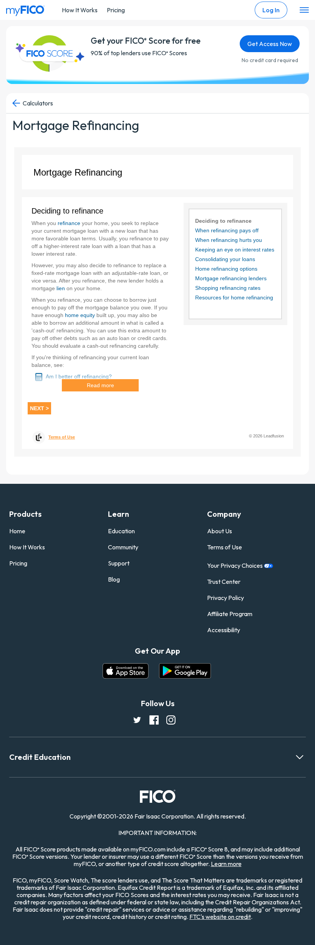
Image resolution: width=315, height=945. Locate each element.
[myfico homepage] (25, 9)
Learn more (226, 864)
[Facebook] (154, 719)
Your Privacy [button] (235, 565)
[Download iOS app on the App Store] (125, 671)
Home (17, 531)
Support (118, 563)
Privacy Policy (225, 598)
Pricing (116, 10)
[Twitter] (137, 719)
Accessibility (223, 630)
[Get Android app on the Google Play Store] (185, 671)
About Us (219, 531)
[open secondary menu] (304, 10)
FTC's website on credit (220, 916)
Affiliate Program (229, 614)
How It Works (80, 10)
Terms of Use (224, 547)
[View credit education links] (299, 757)
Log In (271, 10)
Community (123, 547)
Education (121, 531)
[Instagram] (170, 719)
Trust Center (223, 581)
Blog (114, 579)
